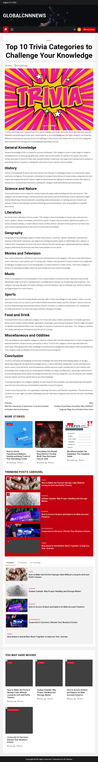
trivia (59, 135)
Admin (9, 66)
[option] (49, 484)
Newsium (57, 759)
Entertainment (47, 528)
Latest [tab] (11, 562)
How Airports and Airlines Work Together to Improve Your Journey (37, 637)
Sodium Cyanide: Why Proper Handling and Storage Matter (55, 591)
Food (43, 480)
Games (48, 40)
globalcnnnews (24, 16)
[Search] (74, 29)
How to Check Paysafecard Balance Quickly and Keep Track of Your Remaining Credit (18, 455)
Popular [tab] (23, 562)
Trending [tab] (36, 562)
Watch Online (89, 29)
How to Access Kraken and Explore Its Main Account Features (56, 607)
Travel (43, 543)
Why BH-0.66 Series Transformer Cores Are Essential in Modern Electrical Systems (26, 406)
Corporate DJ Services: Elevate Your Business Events (65, 531)
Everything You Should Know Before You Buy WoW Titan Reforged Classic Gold (47, 455)
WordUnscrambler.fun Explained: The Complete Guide (78, 454)
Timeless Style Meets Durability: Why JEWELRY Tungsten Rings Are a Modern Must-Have (73, 406)
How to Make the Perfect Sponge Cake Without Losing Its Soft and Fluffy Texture (18, 693)
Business (44, 496)
